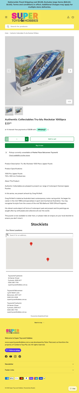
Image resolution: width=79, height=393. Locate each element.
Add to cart (52, 139)
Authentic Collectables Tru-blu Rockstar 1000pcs (24, 33)
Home (6, 33)
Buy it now (39, 145)
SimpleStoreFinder (43, 316)
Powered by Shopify (29, 388)
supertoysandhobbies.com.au (17, 285)
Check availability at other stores (19, 155)
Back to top (38, 322)
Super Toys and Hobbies (16, 388)
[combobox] (39, 26)
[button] (48, 259)
